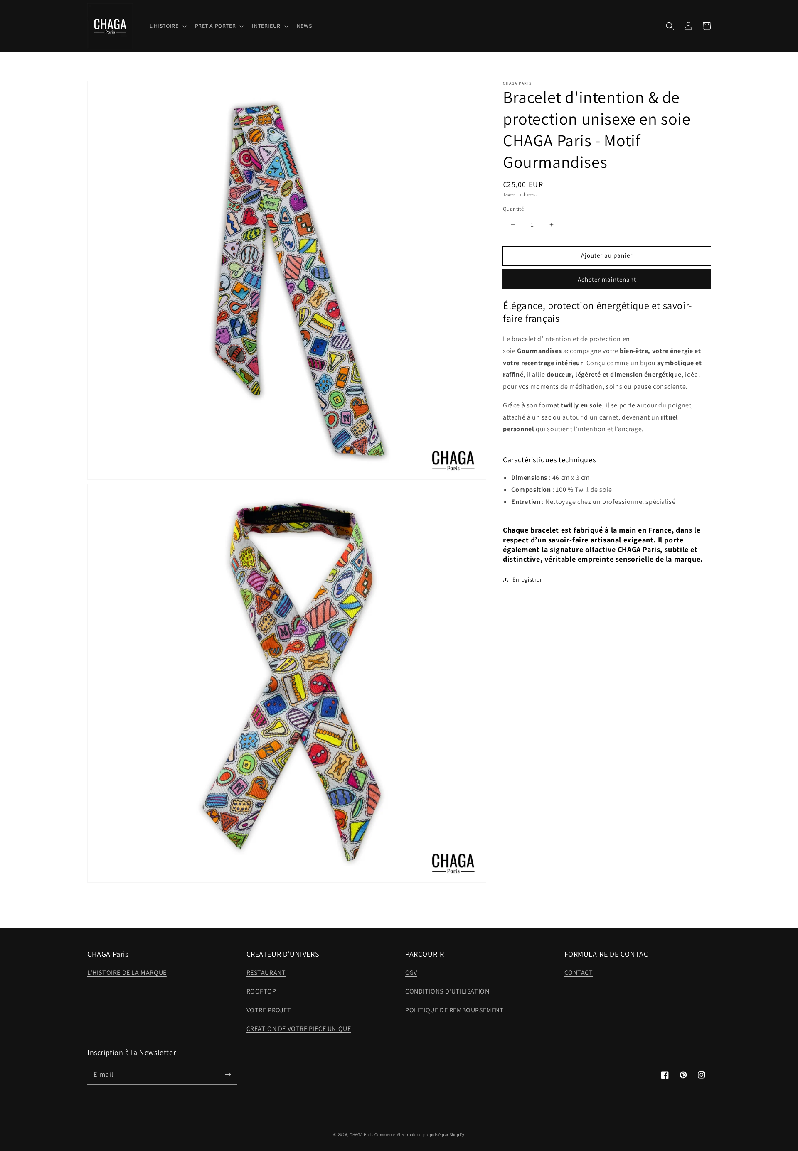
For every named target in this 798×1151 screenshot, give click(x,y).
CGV (411, 972)
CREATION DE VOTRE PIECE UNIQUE (298, 1028)
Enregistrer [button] (527, 579)
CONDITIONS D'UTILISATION (447, 991)
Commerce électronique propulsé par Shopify (419, 1134)
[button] (670, 26)
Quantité (513, 208)
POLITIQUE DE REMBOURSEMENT (454, 1010)
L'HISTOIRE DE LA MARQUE (127, 972)
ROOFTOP (261, 991)
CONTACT (578, 972)
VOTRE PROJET (268, 1010)
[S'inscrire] (228, 1074)
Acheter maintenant (607, 279)
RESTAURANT (266, 972)
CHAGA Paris (362, 1134)
